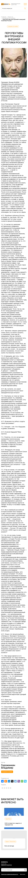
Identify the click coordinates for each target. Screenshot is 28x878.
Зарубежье (8, 818)
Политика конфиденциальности (9, 874)
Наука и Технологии (10, 841)
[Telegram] (15, 781)
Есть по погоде (9, 846)
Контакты (22, 874)
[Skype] (25, 781)
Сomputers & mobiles (13, 26)
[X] (12, 781)
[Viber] (19, 781)
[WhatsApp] (22, 781)
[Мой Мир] (9, 781)
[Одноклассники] (5, 781)
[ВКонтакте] (2, 781)
